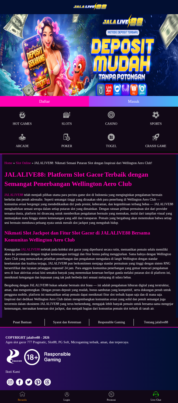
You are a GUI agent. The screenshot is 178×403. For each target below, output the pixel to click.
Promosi (111, 399)
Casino (111, 124)
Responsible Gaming (111, 322)
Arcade (22, 146)
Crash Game (155, 146)
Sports (156, 124)
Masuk (133, 101)
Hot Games (22, 124)
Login (67, 399)
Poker (66, 146)
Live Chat (156, 399)
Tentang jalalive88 (156, 322)
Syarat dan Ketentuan (67, 322)
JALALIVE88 (13, 195)
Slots (67, 124)
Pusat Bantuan (22, 322)
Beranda (22, 399)
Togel (111, 146)
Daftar (44, 101)
